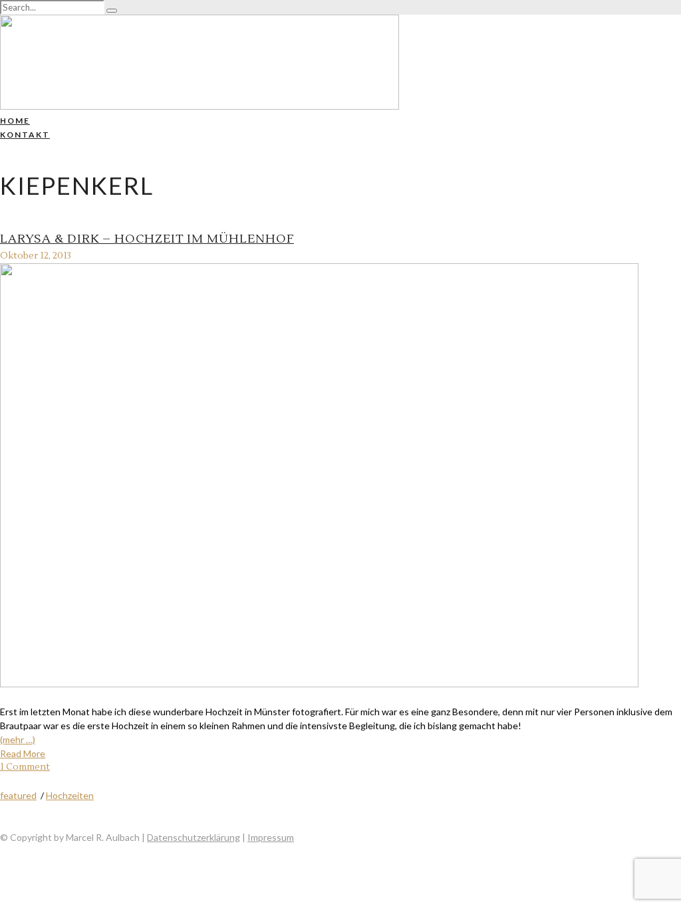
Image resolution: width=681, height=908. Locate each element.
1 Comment (25, 767)
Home (15, 121)
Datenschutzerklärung (193, 837)
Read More (22, 753)
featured (18, 795)
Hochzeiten (70, 795)
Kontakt (25, 135)
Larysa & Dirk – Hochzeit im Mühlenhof (147, 239)
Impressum (270, 837)
